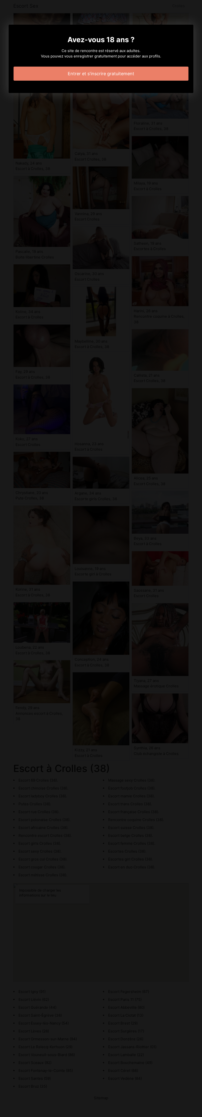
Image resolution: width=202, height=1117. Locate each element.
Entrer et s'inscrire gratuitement (101, 73)
